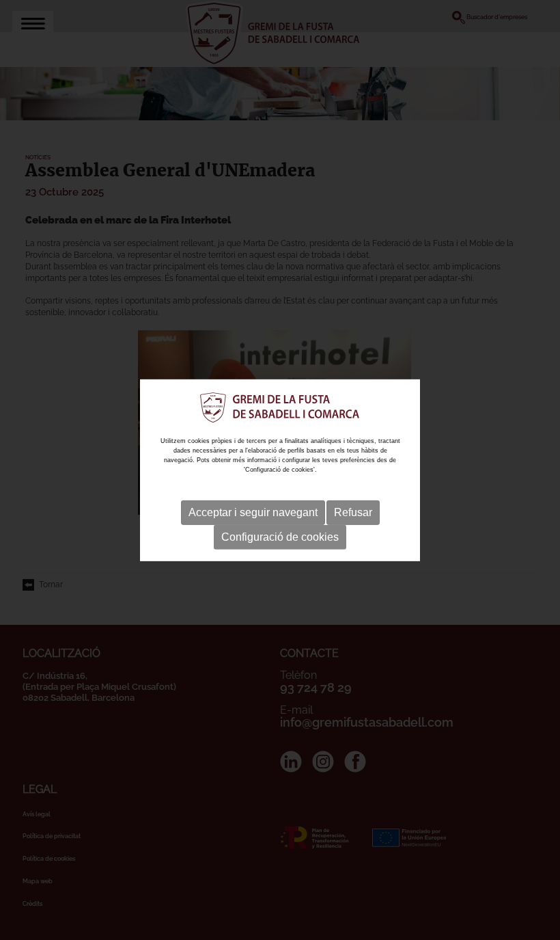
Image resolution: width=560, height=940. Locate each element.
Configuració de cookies (280, 537)
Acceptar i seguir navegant (253, 512)
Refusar (353, 512)
